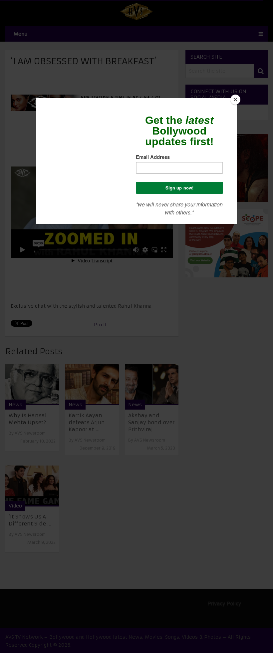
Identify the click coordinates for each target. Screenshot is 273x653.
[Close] (235, 100)
